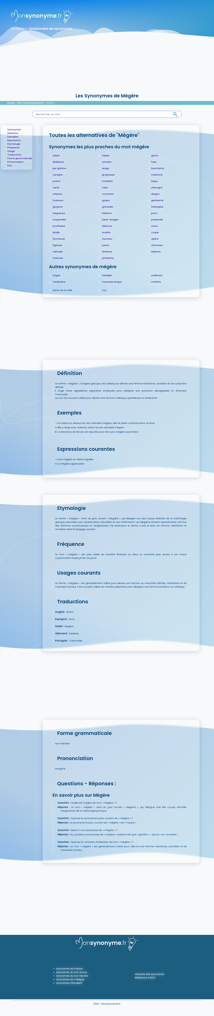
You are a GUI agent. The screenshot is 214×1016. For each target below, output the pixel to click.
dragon (155, 194)
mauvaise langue (112, 281)
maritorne (157, 174)
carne (56, 187)
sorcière (106, 161)
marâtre (156, 281)
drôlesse (107, 251)
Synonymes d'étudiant (69, 983)
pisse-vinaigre (110, 219)
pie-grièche (59, 168)
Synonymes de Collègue (70, 979)
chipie (56, 155)
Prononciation (15, 161)
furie (153, 161)
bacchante (157, 168)
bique (154, 181)
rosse (154, 226)
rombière (107, 181)
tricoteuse (59, 238)
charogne (156, 187)
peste (105, 245)
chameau (156, 245)
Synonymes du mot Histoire (72, 975)
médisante (59, 281)
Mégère (50, 102)
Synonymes (14, 129)
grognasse (108, 174)
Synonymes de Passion (69, 968)
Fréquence (13, 147)
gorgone (58, 206)
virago (105, 168)
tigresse (57, 245)
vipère (154, 238)
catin (105, 187)
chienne (57, 194)
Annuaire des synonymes (149, 974)
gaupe (106, 200)
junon (154, 213)
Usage (11, 151)
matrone (58, 258)
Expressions (14, 140)
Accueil (11, 102)
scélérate (156, 275)
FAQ (9, 165)
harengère (157, 206)
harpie (105, 155)
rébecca (107, 226)
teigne (56, 275)
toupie (155, 232)
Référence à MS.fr (145, 977)
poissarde (157, 219)
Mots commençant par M (30, 102)
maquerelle (59, 219)
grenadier (107, 206)
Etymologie (13, 144)
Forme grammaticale (19, 158)
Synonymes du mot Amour (71, 972)
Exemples (12, 136)
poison (56, 181)
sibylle (56, 232)
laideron (156, 251)
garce (154, 155)
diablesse (58, 161)
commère (108, 194)
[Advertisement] (107, 69)
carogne (58, 174)
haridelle (107, 275)
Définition (12, 133)
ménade (58, 251)
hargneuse (59, 213)
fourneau (58, 200)
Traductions (14, 154)
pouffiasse (59, 226)
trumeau (107, 238)
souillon (106, 232)
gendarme (157, 200)
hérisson (107, 213)
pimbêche (108, 258)
